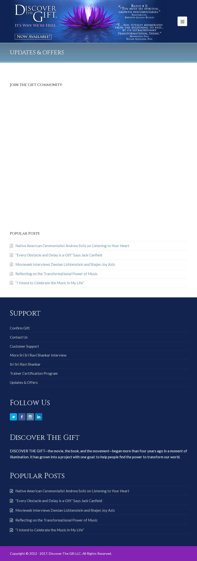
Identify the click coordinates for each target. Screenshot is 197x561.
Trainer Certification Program (34, 373)
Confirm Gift (20, 328)
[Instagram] (30, 416)
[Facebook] (21, 416)
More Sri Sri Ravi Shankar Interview (38, 355)
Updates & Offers (24, 382)
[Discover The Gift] (89, 21)
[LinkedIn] (38, 416)
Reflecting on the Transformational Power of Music (56, 274)
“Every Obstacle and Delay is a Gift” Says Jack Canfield (58, 255)
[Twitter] (13, 416)
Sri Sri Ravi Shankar (25, 364)
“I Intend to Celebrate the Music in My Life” (49, 283)
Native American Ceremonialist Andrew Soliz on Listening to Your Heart (72, 246)
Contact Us (19, 337)
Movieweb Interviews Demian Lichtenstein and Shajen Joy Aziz (65, 264)
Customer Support (24, 346)
